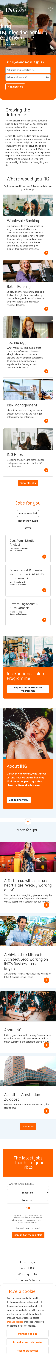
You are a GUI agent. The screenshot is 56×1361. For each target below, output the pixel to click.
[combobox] (28, 77)
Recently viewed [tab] (28, 520)
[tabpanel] (28, 580)
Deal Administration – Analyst (24, 542)
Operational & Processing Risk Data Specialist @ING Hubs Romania (27, 574)
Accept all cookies (27, 1350)
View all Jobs (28, 483)
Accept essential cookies (27, 1342)
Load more (28, 1126)
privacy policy (17, 1220)
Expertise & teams (28, 1280)
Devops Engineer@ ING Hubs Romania (25, 606)
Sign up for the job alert (28, 1235)
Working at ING (28, 1274)
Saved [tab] (28, 528)
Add (28, 1207)
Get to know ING (19, 799)
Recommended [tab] (28, 513)
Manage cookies (15, 1321)
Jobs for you (28, 1262)
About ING (28, 1268)
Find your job (15, 86)
